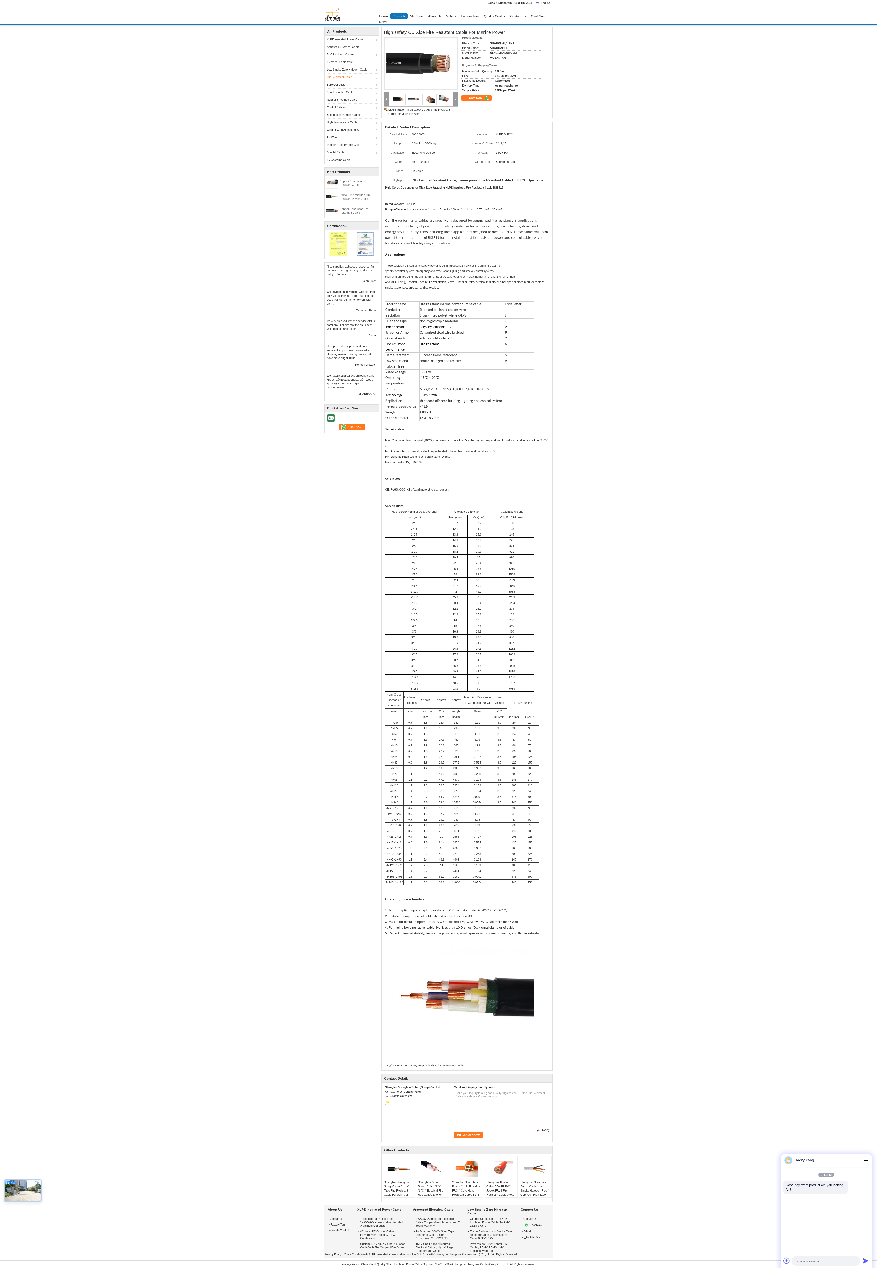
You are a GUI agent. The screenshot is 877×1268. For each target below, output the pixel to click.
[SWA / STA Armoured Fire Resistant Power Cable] (332, 196)
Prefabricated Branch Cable (344, 145)
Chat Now (538, 16)
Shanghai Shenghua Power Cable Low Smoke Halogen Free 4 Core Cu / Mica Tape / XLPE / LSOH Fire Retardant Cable (534, 1193)
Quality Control (494, 16)
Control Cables (336, 107)
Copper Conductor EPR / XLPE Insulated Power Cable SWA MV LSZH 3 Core (490, 1222)
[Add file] (786, 1261)
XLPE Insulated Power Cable (345, 39)
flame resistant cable (451, 1065)
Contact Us (518, 16)
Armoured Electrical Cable (343, 47)
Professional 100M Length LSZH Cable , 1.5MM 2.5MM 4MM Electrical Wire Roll (490, 1247)
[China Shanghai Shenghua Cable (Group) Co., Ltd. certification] (338, 243)
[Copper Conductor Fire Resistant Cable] (332, 182)
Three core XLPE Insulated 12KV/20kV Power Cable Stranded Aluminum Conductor (381, 1222)
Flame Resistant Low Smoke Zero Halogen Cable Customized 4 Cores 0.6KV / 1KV (491, 1235)
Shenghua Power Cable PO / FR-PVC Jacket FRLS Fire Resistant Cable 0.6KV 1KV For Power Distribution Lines (500, 1193)
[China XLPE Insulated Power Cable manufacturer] (333, 15)
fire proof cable (427, 1065)
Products (399, 16)
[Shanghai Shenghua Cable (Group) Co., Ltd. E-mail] (387, 1102)
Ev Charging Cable (339, 160)
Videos (451, 16)
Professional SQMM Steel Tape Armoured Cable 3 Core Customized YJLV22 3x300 (435, 1235)
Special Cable (335, 152)
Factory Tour (470, 16)
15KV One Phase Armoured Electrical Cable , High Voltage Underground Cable (434, 1247)
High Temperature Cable (342, 122)
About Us (434, 16)
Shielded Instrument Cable (343, 114)
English (545, 3)
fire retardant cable (404, 1065)
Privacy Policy (333, 1254)
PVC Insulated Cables (340, 54)
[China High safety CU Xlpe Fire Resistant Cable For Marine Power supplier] (421, 63)
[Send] (865, 1261)
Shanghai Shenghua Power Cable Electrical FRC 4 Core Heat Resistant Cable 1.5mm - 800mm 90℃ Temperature (466, 1193)
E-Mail (527, 1231)
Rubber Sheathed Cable (342, 99)
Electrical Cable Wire (340, 62)
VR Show (416, 16)
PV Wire (332, 137)
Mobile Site (533, 1237)
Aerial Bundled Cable (340, 92)
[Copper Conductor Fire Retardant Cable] (332, 210)
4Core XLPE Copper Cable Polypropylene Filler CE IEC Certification (377, 1235)
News (383, 22)
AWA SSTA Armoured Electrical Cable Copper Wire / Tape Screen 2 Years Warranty (438, 1222)
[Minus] (865, 1160)
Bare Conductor (336, 84)
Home (383, 16)
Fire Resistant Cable (339, 77)
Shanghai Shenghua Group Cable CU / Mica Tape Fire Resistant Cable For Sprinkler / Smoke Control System (398, 1190)
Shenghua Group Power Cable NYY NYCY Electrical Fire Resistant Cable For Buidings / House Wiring (430, 1193)
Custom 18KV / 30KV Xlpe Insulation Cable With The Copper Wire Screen (382, 1245)
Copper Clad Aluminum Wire (344, 129)
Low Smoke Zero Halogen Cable (347, 69)
